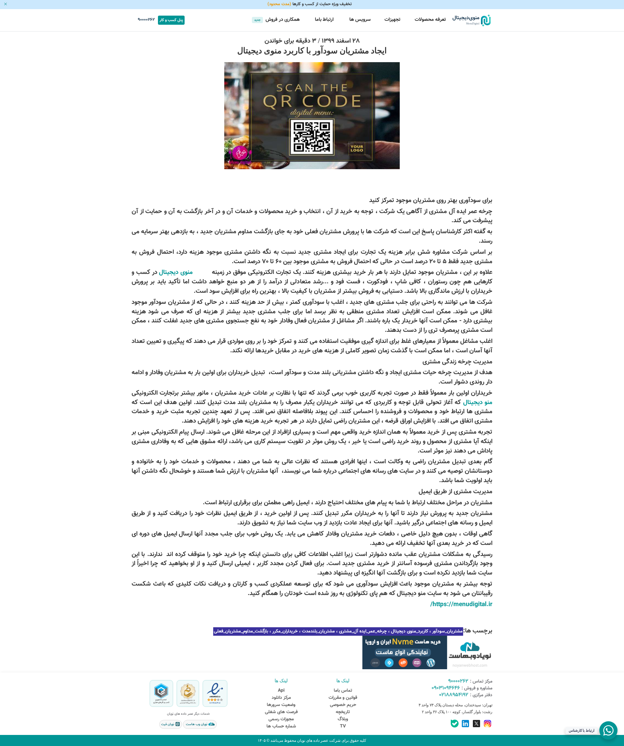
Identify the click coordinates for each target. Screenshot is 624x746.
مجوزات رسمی (281, 719)
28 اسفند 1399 (341, 41)
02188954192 (453, 695)
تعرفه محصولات (430, 19)
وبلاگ (343, 719)
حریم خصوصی (343, 705)
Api (281, 690)
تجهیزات (392, 19)
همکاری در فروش (277, 19)
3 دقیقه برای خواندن (290, 41)
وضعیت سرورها (281, 705)
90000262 (145, 20)
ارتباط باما (324, 19)
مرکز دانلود (281, 697)
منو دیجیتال (477, 402)
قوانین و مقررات (343, 697)
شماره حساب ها (281, 726)
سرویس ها (359, 19)
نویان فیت (168, 724)
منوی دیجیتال (176, 272)
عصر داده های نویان (312, 740)
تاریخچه (343, 712)
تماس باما (343, 690)
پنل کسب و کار (171, 20)
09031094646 (446, 688)
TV (343, 726)
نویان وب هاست (196, 724)
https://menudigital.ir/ (461, 604)
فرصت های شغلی (281, 712)
